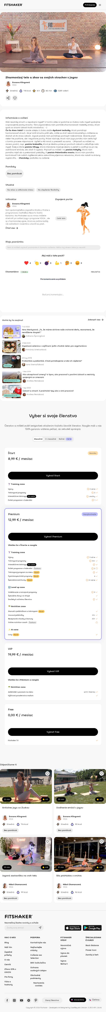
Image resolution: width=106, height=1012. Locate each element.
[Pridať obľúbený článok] (18, 327)
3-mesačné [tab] (50, 439)
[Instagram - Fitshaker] (14, 1000)
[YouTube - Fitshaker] (21, 1000)
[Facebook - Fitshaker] (7, 1000)
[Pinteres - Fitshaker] (36, 1000)
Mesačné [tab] (38, 439)
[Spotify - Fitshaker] (28, 1000)
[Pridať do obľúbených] (15, 98)
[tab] (65, 439)
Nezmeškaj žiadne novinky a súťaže (21, 922)
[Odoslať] (40, 927)
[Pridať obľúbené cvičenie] (47, 773)
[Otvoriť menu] (100, 5)
